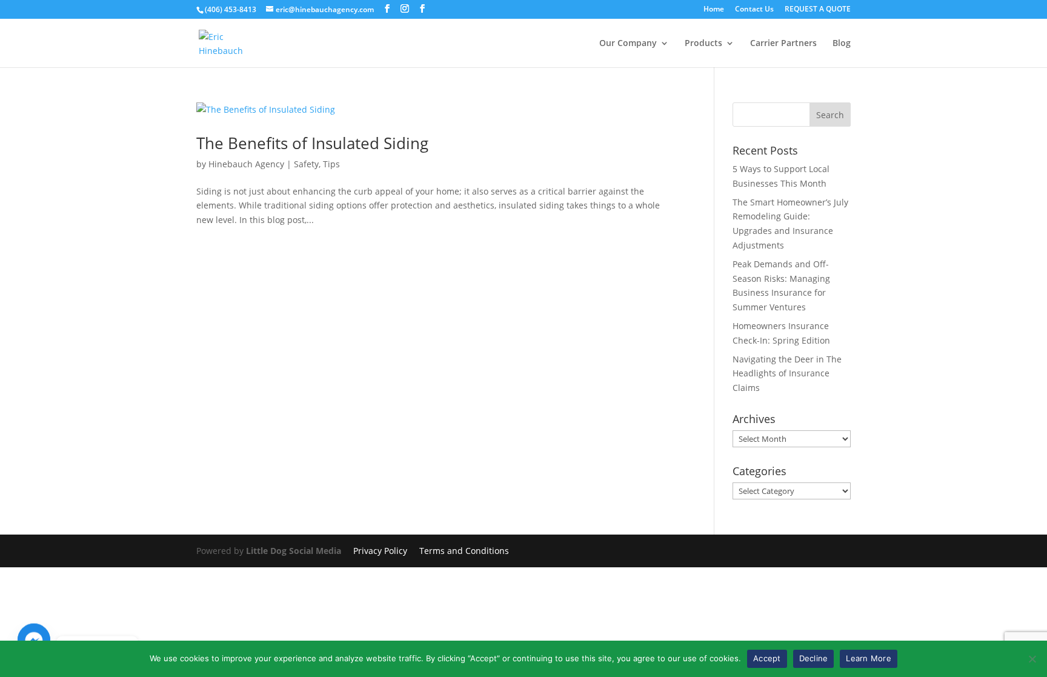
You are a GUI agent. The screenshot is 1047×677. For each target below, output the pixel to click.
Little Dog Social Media (293, 550)
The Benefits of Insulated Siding (312, 143)
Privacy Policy (380, 550)
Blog (842, 43)
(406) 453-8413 (230, 9)
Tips (331, 164)
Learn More (868, 658)
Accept (767, 658)
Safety (306, 164)
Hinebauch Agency (246, 164)
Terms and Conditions (464, 550)
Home (713, 9)
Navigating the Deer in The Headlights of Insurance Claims (787, 373)
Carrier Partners (783, 43)
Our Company (628, 43)
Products (703, 43)
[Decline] (1032, 659)
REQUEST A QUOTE (818, 9)
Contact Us (754, 9)
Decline (813, 658)
